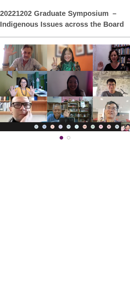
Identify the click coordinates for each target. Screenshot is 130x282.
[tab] (61, 137)
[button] (9, 93)
